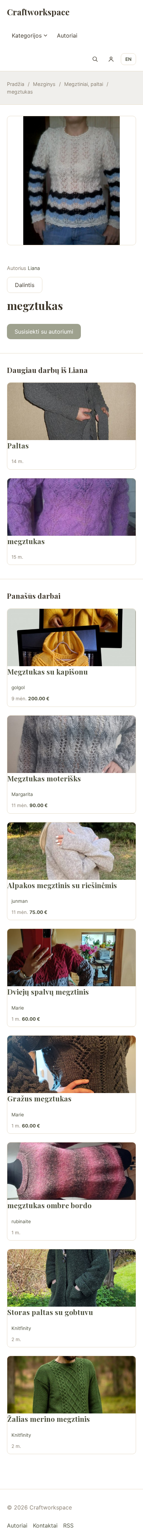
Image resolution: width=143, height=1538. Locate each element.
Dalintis (24, 284)
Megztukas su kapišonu (47, 671)
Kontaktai (45, 1525)
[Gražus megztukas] (71, 1064)
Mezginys (44, 84)
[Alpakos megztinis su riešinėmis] (71, 851)
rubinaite (21, 1221)
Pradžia (15, 84)
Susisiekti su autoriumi (44, 331)
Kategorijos (27, 35)
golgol (18, 687)
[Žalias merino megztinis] (71, 1384)
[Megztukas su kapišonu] (71, 637)
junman (19, 901)
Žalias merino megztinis (48, 1419)
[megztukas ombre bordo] (71, 1171)
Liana (34, 268)
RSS (68, 1525)
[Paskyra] (111, 59)
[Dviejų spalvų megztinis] (71, 957)
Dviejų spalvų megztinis (48, 991)
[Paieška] (95, 59)
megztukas (26, 541)
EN (128, 59)
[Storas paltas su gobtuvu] (71, 1278)
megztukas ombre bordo (49, 1205)
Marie (17, 1008)
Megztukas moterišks (44, 778)
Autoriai (67, 35)
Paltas (18, 445)
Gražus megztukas (39, 1098)
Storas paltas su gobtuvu (50, 1312)
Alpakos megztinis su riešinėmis (62, 885)
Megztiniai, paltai (83, 84)
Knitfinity (21, 1328)
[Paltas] (71, 411)
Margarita (22, 794)
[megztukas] (71, 507)
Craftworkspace (38, 11)
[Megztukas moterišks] (71, 744)
